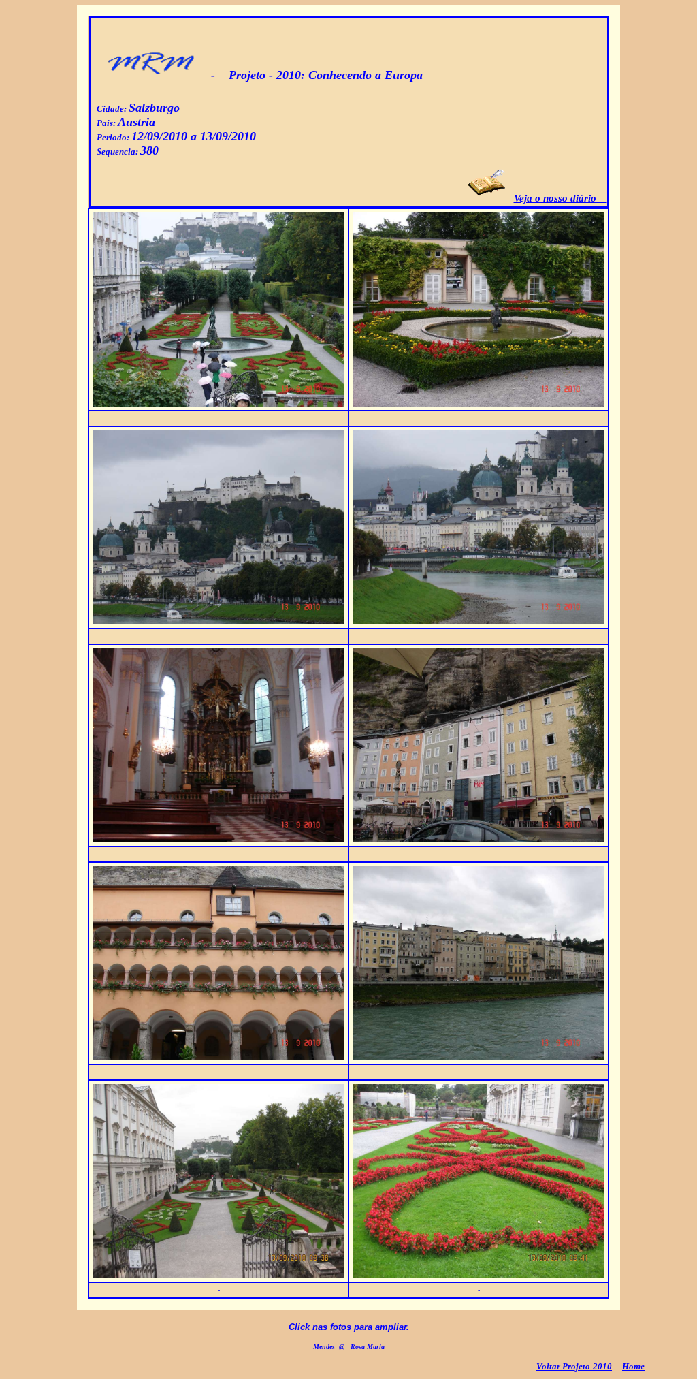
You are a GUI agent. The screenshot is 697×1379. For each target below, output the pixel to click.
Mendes (324, 1346)
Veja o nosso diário (560, 198)
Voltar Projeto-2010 (574, 1366)
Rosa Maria (368, 1346)
